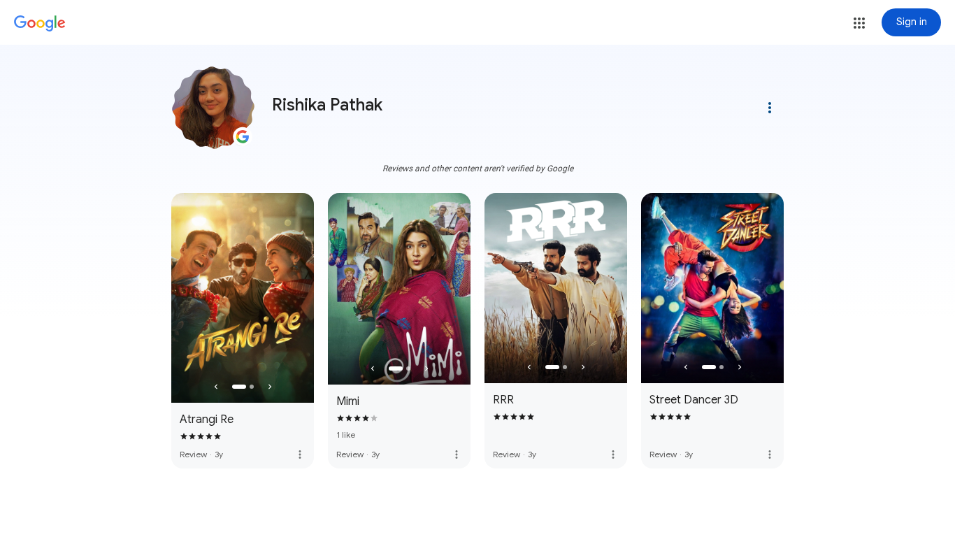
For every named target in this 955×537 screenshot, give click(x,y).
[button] (859, 23)
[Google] (40, 23)
